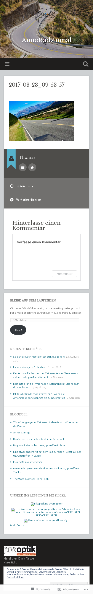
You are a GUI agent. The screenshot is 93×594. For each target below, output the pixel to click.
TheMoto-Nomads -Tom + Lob (31, 478)
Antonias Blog (21, 432)
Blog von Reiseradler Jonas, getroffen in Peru (39, 445)
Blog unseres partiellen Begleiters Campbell (38, 439)
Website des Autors (32, 167)
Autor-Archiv (23, 167)
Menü (7, 64)
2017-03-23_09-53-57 (37, 85)
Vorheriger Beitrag (28, 199)
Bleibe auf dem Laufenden (33, 300)
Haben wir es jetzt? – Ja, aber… (30, 367)
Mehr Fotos (17, 525)
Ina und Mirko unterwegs (27, 462)
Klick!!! (18, 330)
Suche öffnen (85, 64)
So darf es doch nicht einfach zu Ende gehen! (39, 356)
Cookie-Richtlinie (15, 577)
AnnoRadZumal (47, 40)
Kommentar (64, 273)
